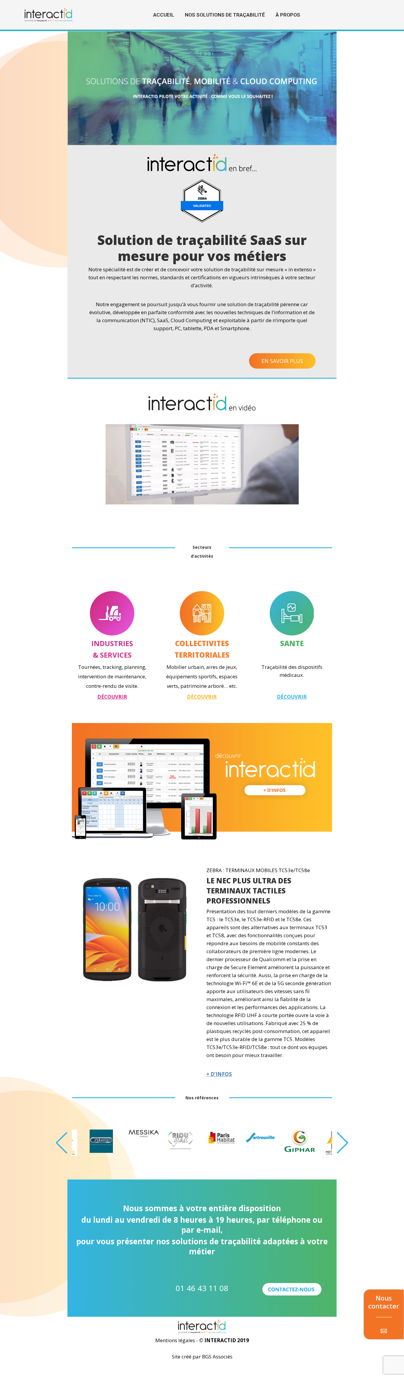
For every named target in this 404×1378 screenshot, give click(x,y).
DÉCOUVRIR (112, 696)
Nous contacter (383, 1301)
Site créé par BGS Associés (202, 1356)
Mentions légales (175, 1340)
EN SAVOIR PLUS (282, 360)
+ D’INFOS (219, 1074)
